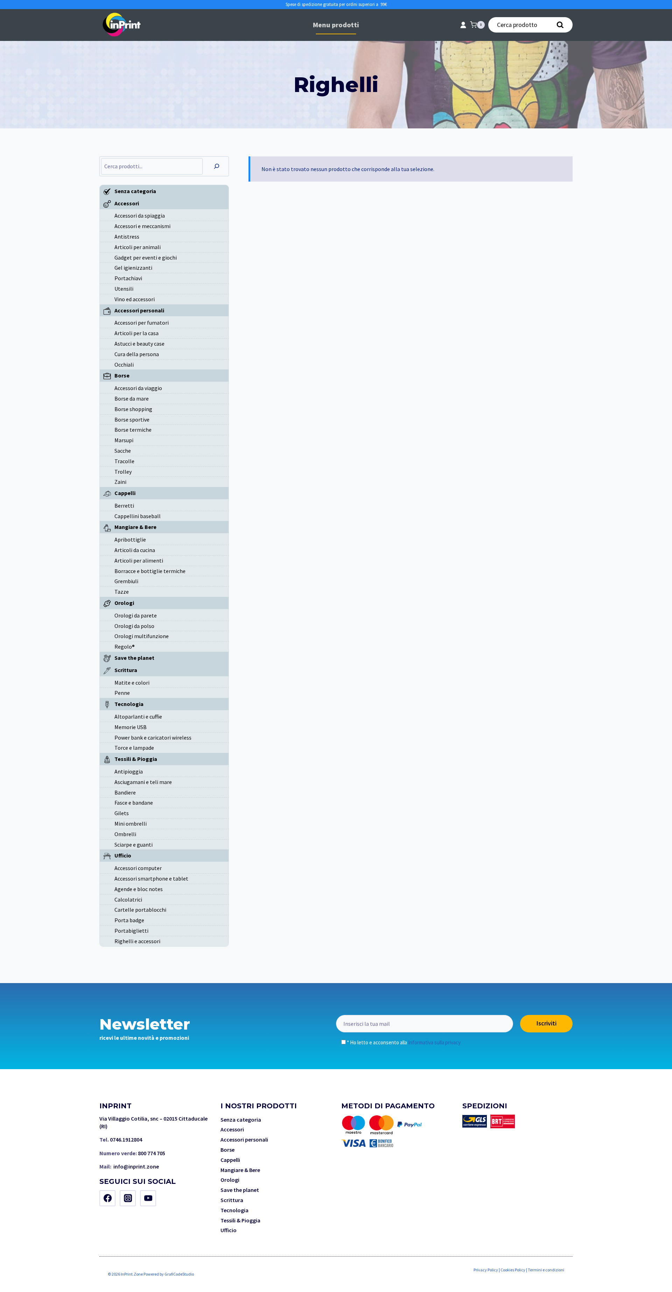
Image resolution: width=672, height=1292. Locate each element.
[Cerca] (216, 166)
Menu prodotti (336, 24)
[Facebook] (107, 1198)
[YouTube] (148, 1198)
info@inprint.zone (136, 1166)
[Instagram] (128, 1198)
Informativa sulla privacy (434, 1042)
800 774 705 (151, 1153)
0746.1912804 (126, 1139)
